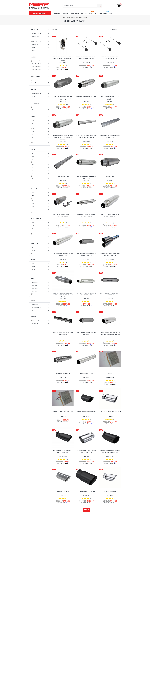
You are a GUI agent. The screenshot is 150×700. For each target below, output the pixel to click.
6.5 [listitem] (33, 156)
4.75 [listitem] (33, 131)
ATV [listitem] (33, 247)
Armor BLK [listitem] (34, 80)
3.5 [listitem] (33, 120)
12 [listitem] (32, 173)
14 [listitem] (32, 176)
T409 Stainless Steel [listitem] (36, 69)
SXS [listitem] (33, 253)
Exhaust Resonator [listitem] (36, 39)
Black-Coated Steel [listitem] (36, 63)
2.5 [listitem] (33, 195)
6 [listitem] (32, 137)
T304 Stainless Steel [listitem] (36, 66)
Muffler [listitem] (33, 47)
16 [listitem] (32, 178)
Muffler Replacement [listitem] (36, 93)
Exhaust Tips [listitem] (35, 44)
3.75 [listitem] (33, 123)
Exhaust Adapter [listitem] (35, 36)
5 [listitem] (32, 109)
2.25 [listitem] (33, 192)
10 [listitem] (32, 167)
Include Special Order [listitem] (37, 307)
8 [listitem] (32, 142)
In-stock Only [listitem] (35, 304)
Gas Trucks (57, 13)
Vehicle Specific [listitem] (35, 320)
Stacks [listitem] (33, 50)
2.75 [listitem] (33, 198)
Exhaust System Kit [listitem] (36, 41)
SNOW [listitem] (33, 269)
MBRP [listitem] (33, 266)
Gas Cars (65, 13)
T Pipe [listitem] (33, 96)
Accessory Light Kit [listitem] (36, 33)
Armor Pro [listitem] (34, 82)
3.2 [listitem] (33, 203)
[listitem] (40, 283)
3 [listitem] (32, 200)
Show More (40, 182)
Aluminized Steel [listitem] (36, 61)
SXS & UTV (84, 13)
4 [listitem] (32, 107)
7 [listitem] (32, 140)
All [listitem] (32, 310)
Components (103, 13)
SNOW (91, 13)
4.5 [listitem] (33, 128)
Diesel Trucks (75, 13)
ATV (96, 13)
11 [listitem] (32, 170)
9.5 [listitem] (33, 164)
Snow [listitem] (33, 250)
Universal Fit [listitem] (35, 323)
